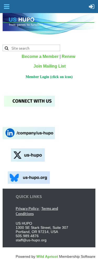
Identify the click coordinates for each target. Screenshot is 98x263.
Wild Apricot (47, 256)
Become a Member (40, 56)
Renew (68, 56)
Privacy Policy (27, 208)
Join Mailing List (49, 66)
